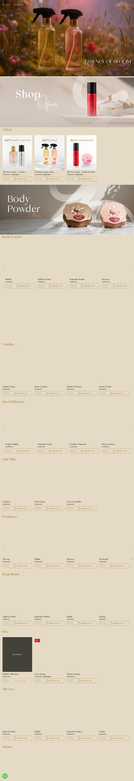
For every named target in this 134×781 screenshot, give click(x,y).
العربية (118, 4)
